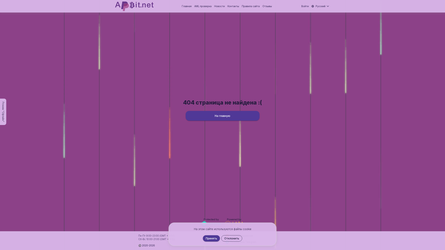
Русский (320, 6)
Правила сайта (251, 6)
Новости (219, 6)
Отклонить (231, 238)
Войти (305, 6)
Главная (187, 6)
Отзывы (267, 6)
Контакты (233, 6)
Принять (211, 238)
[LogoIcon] (134, 6)
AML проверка (203, 6)
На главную (222, 116)
